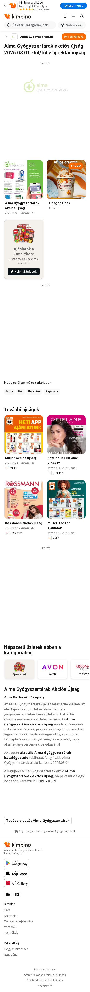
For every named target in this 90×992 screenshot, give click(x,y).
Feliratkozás (75, 36)
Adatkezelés (45, 986)
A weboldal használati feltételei (45, 980)
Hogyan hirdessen (16, 949)
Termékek (11, 933)
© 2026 (45, 969)
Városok (9, 927)
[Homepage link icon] (16, 831)
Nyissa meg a (74, 6)
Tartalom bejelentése (18, 921)
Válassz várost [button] (75, 25)
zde (25, 757)
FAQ (7, 910)
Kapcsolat (11, 916)
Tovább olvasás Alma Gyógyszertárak (38, 820)
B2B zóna (11, 954)
